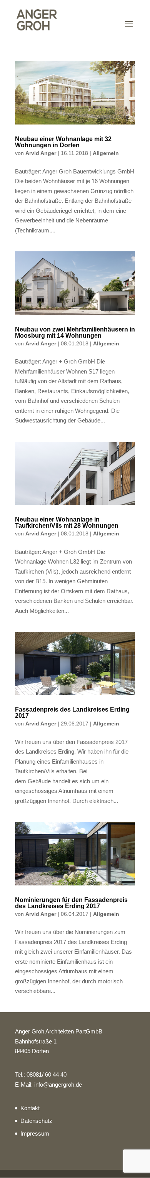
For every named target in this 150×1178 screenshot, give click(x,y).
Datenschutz (36, 1120)
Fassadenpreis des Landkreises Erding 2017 (72, 712)
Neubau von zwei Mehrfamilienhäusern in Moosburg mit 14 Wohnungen (75, 332)
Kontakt (30, 1108)
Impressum (34, 1133)
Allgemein (106, 153)
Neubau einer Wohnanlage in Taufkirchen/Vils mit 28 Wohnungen (66, 522)
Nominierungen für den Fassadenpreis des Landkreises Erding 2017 (71, 903)
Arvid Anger (40, 153)
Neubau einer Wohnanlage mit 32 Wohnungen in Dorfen (63, 142)
